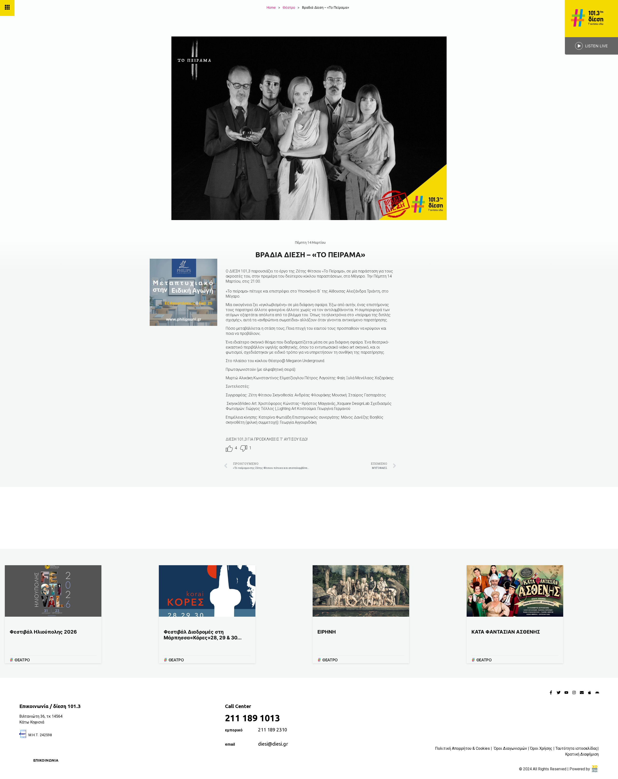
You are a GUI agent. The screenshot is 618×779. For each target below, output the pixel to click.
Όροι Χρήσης (541, 748)
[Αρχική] (591, 18)
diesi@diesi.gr (273, 744)
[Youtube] (566, 692)
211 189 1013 (252, 718)
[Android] (597, 692)
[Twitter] (558, 692)
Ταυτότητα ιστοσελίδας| (577, 748)
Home (271, 7)
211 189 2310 (272, 729)
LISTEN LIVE (596, 45)
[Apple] (589, 692)
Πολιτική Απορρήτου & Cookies (462, 748)
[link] (595, 769)
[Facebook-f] (551, 692)
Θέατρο (289, 7)
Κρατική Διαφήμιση (582, 754)
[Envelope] (582, 692)
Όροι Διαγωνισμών (510, 748)
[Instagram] (574, 692)
